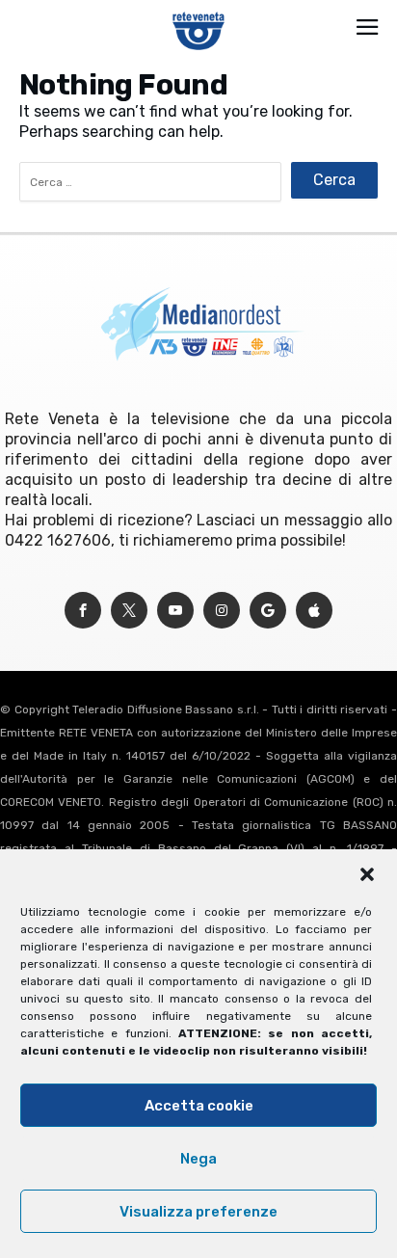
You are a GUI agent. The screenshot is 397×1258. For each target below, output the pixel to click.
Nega (198, 1158)
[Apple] (314, 610)
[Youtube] (175, 610)
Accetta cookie (199, 1105)
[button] (367, 874)
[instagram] (221, 610)
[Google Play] (268, 610)
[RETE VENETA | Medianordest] (199, 11)
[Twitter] (129, 610)
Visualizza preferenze (198, 1211)
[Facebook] (83, 610)
